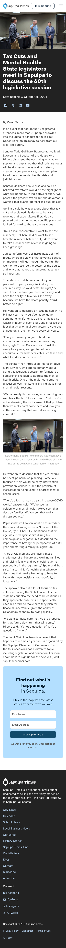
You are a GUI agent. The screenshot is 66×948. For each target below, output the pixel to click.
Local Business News (16, 828)
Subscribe (9, 872)
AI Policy (8, 937)
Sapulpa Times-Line (15, 847)
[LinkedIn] (20, 105)
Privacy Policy (11, 930)
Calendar (9, 816)
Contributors (11, 853)
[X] (13, 105)
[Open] (61, 6)
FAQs (6, 859)
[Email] (27, 105)
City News (9, 809)
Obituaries (9, 834)
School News (11, 822)
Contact (8, 865)
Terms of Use (43, 930)
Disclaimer (27, 930)
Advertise (9, 878)
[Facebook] (5, 105)
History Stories (12, 840)
